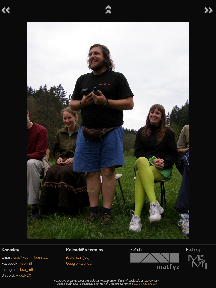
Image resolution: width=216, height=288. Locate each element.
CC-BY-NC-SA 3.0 (145, 283)
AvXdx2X (23, 275)
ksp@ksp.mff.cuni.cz (30, 257)
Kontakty (10, 250)
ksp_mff (26, 269)
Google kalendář (79, 263)
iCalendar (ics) (77, 257)
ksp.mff (26, 263)
